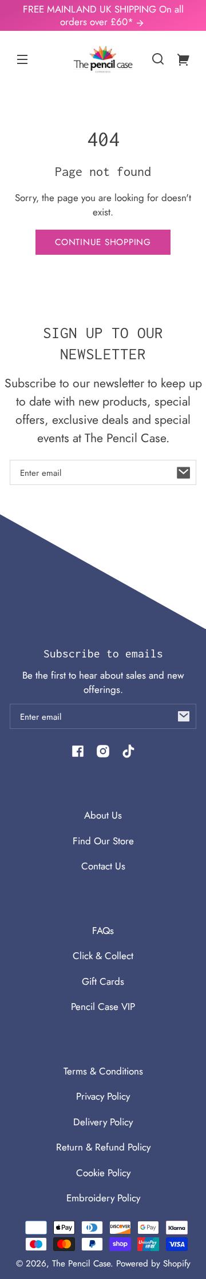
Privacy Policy (103, 1096)
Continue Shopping (103, 242)
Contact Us (103, 866)
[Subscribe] (183, 472)
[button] (158, 58)
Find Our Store (103, 841)
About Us (103, 815)
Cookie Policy (103, 1173)
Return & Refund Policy (103, 1147)
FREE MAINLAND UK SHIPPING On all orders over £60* (103, 15)
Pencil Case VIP (103, 1006)
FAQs (103, 930)
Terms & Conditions (103, 1071)
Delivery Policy (103, 1122)
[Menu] (22, 58)
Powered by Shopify (153, 1263)
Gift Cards (103, 981)
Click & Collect (103, 956)
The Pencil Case (81, 1263)
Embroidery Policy (103, 1198)
